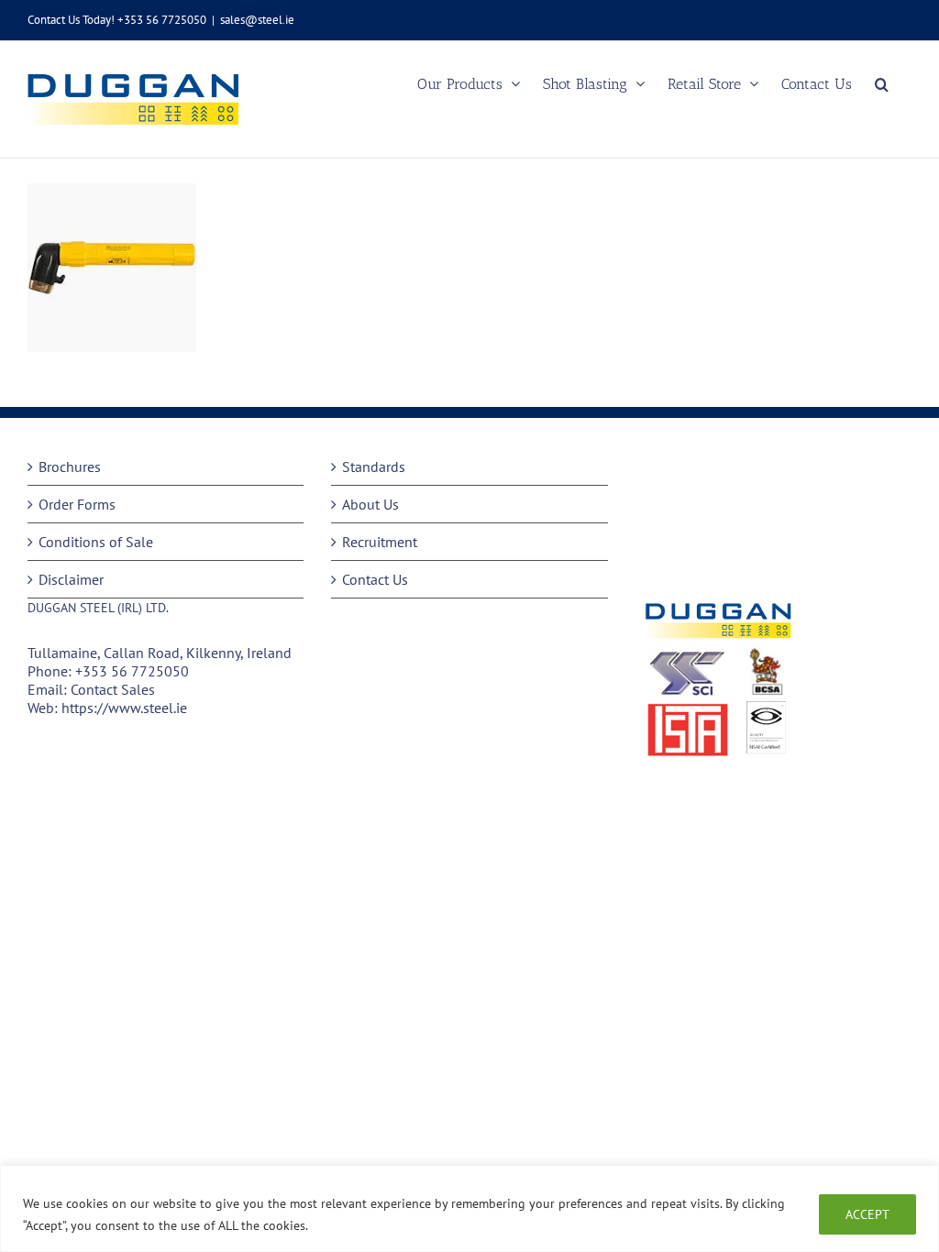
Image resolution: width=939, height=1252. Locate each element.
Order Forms (77, 504)
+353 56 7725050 (132, 671)
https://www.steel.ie (124, 707)
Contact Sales (113, 689)
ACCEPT (867, 1214)
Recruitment (379, 542)
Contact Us (375, 579)
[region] (469, 1208)
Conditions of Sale (96, 542)
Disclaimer (71, 579)
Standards (373, 466)
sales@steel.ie (257, 19)
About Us (370, 504)
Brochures (70, 466)
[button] (882, 84)
